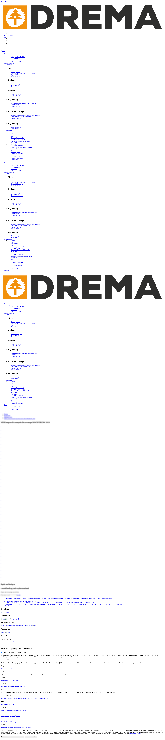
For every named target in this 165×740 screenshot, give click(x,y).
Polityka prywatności (135, 733)
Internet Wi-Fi (15, 149)
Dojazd (13, 131)
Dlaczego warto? (15, 72)
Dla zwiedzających (16, 127)
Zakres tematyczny (16, 58)
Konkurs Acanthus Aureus (18, 96)
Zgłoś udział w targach (17, 75)
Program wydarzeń (9, 63)
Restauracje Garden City (17, 138)
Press (5, 155)
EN (8, 38)
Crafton (13, 642)
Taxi (12, 150)
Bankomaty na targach (17, 145)
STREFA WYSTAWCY (11, 35)
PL (5, 37)
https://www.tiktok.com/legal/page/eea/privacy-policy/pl (16, 727)
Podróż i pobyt (8, 130)
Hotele (13, 133)
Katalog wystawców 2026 (18, 119)
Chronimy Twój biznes (48, 598)
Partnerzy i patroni (16, 61)
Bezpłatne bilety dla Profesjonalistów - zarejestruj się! (25, 115)
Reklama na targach (16, 84)
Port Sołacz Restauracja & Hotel (20, 139)
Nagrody (38, 598)
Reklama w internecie (17, 87)
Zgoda (4, 652)
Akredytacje (14, 159)
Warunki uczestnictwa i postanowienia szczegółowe (25, 103)
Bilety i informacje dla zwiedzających (21, 116)
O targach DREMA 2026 (18, 57)
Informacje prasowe (16, 156)
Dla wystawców (15, 104)
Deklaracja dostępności (17, 153)
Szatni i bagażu (15, 128)
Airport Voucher (112, 604)
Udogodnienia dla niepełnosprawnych (21, 147)
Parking (13, 136)
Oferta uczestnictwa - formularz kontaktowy (23, 73)
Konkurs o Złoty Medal (17, 94)
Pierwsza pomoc (15, 152)
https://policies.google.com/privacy (10, 668)
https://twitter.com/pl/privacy (8, 722)
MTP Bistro (14, 144)
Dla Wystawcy (8, 64)
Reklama (33, 598)
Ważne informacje (77, 598)
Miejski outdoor (15, 85)
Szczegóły (11, 652)
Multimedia (14, 60)
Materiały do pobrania (17, 158)
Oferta (29, 598)
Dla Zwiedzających (9, 108)
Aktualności (7, 54)
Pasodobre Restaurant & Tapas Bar (20, 141)
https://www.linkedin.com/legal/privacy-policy (13, 686)
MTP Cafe (14, 142)
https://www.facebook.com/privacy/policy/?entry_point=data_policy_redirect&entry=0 (24, 698)
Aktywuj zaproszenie (17, 118)
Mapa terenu (14, 135)
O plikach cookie (21, 652)
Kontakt (6, 161)
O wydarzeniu (8, 55)
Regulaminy (57, 598)
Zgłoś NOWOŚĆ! (16, 76)
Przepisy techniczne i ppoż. (18, 106)
